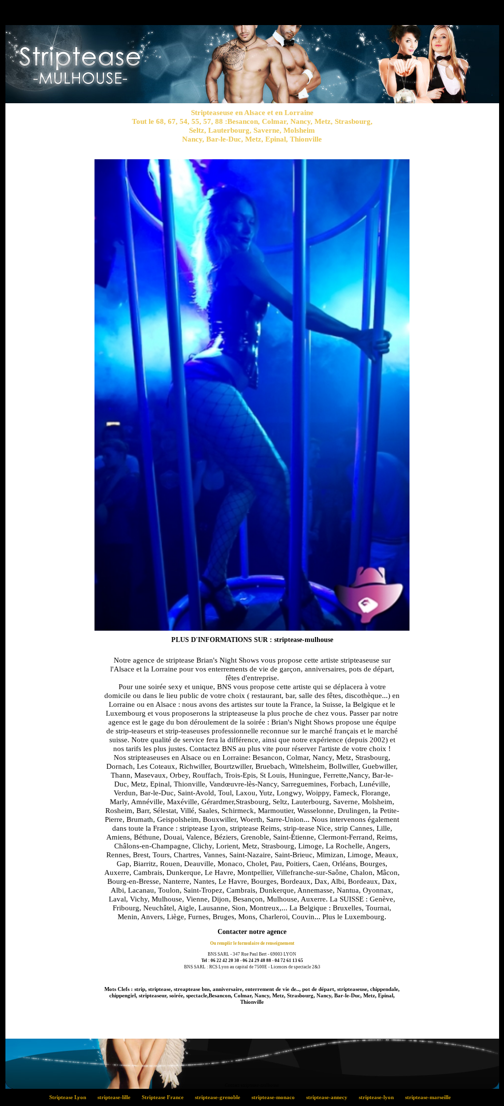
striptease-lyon (379, 1097)
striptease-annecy (329, 1097)
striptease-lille (116, 1097)
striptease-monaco (276, 1097)
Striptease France (165, 1097)
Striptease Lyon (70, 1097)
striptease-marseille (430, 1097)
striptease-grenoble (220, 1097)
